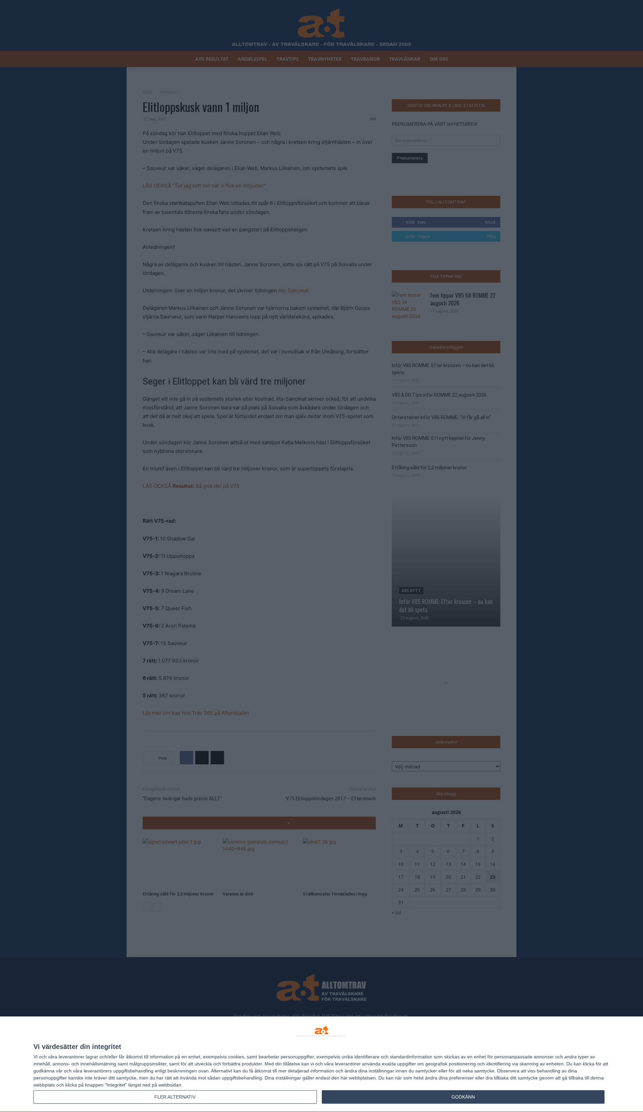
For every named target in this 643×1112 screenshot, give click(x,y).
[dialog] (321, 1064)
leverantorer (71, 1056)
